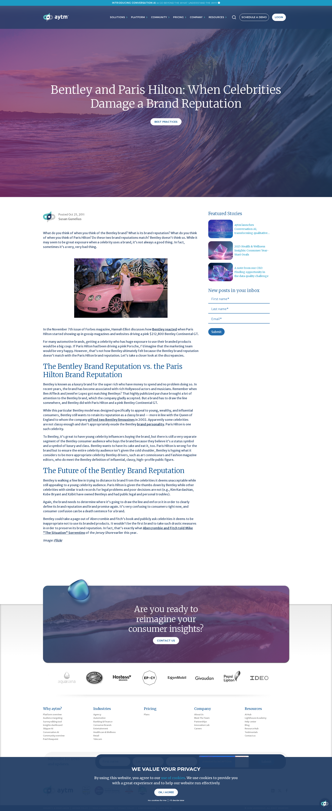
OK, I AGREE (166, 792)
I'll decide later (177, 800)
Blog (247, 725)
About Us (198, 714)
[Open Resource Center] (324, 803)
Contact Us (166, 640)
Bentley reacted (164, 329)
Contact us (250, 735)
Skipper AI (48, 728)
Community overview (54, 735)
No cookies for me (157, 800)
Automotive (99, 718)
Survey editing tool (52, 721)
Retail (96, 735)
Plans (146, 714)
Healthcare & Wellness (104, 732)
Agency (97, 714)
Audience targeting (52, 718)
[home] (56, 17)
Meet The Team (202, 718)
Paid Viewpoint (50, 739)
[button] (118, 17)
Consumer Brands (102, 725)
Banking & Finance (102, 721)
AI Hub (248, 714)
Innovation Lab (202, 725)
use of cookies (173, 778)
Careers (198, 728)
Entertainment (100, 728)
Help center (250, 721)
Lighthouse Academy (255, 718)
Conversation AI (51, 732)
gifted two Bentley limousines (111, 420)
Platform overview (52, 714)
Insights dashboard (52, 725)
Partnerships (200, 721)
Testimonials (251, 732)
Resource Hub (252, 728)
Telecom (97, 739)
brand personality (150, 424)
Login (279, 17)
